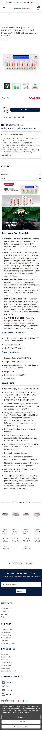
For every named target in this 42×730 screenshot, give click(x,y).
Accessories (5, 668)
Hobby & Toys (6, 665)
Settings (21, 717)
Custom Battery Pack (8, 671)
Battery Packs (6, 657)
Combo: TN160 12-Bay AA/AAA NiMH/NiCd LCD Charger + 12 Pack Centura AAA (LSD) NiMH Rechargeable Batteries (5, 532)
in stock (12, 124)
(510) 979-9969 (14, 2)
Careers (4, 614)
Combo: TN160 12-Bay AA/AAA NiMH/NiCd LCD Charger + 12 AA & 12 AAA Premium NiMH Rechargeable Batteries (37, 532)
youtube (9, 690)
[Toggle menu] (4, 8)
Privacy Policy (6, 635)
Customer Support (7, 629)
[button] (39, 532)
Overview (5, 166)
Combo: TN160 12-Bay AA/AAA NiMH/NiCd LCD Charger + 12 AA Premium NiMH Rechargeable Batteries (26, 532)
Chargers (4, 660)
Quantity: (5, 107)
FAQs (3, 179)
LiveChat (33, 2)
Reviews (4, 174)
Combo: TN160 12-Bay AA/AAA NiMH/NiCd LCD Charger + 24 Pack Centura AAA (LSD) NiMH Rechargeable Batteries (15, 532)
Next (40, 86)
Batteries (4, 654)
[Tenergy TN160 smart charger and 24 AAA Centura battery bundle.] (16, 519)
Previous (2, 86)
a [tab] (10, 117)
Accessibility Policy (8, 643)
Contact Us (5, 611)
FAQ (2, 617)
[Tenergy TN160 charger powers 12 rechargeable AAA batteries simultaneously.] (5, 519)
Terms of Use (6, 638)
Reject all (21, 722)
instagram (10, 694)
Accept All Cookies (21, 726)
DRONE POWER (6, 663)
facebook (9, 682)
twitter (8, 686)
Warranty (4, 641)
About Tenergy (6, 608)
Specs (3, 170)
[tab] (7, 86)
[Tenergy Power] (21, 8)
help (24, 2)
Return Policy (5, 632)
